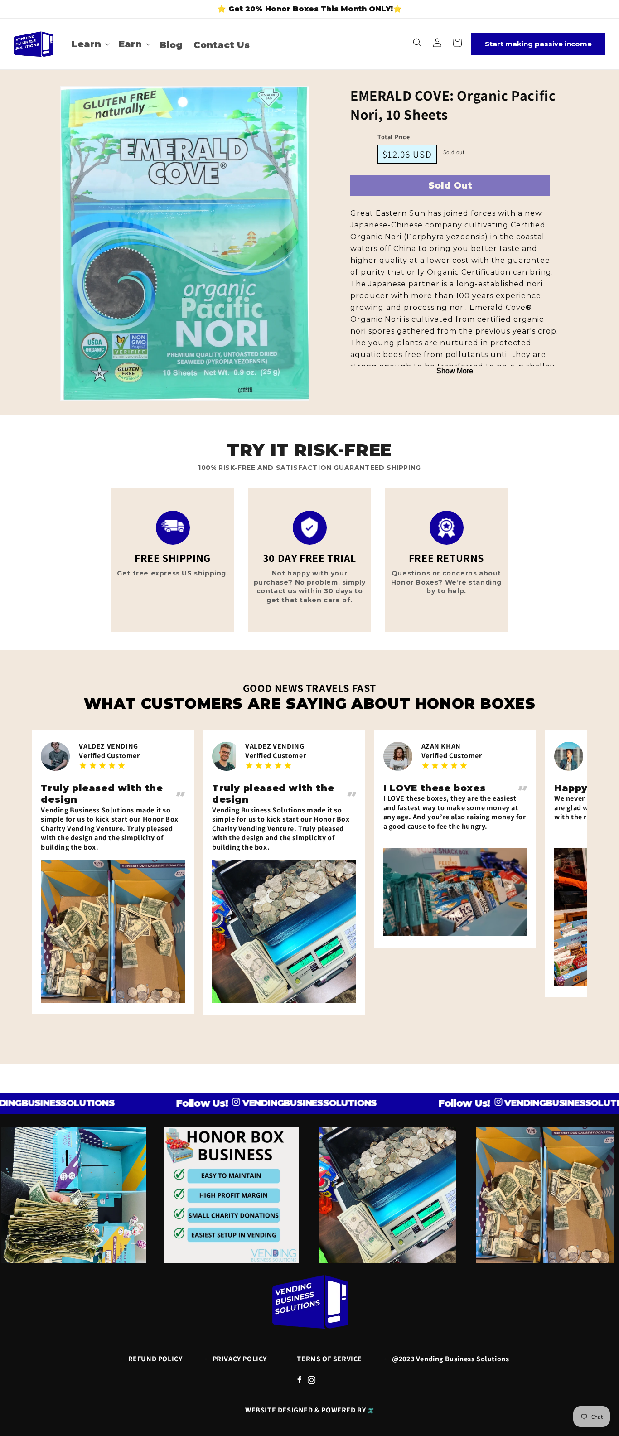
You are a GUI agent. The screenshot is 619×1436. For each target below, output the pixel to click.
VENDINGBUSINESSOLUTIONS (265, 1103)
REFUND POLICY (155, 1358)
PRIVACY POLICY (240, 1358)
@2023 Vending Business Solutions (450, 1358)
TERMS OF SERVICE (329, 1358)
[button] (89, 44)
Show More (454, 371)
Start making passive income (538, 43)
